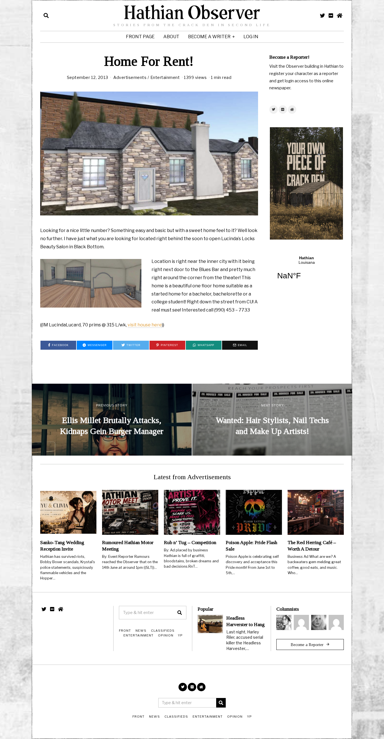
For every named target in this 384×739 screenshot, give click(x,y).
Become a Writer (209, 36)
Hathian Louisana (306, 271)
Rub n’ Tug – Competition (190, 542)
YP (180, 635)
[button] (179, 612)
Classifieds (163, 631)
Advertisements (129, 77)
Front (125, 631)
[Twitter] (322, 15)
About (171, 36)
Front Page (140, 36)
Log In (250, 36)
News (140, 631)
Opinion (165, 635)
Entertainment (165, 77)
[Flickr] (331, 15)
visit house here (145, 325)
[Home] (339, 15)
